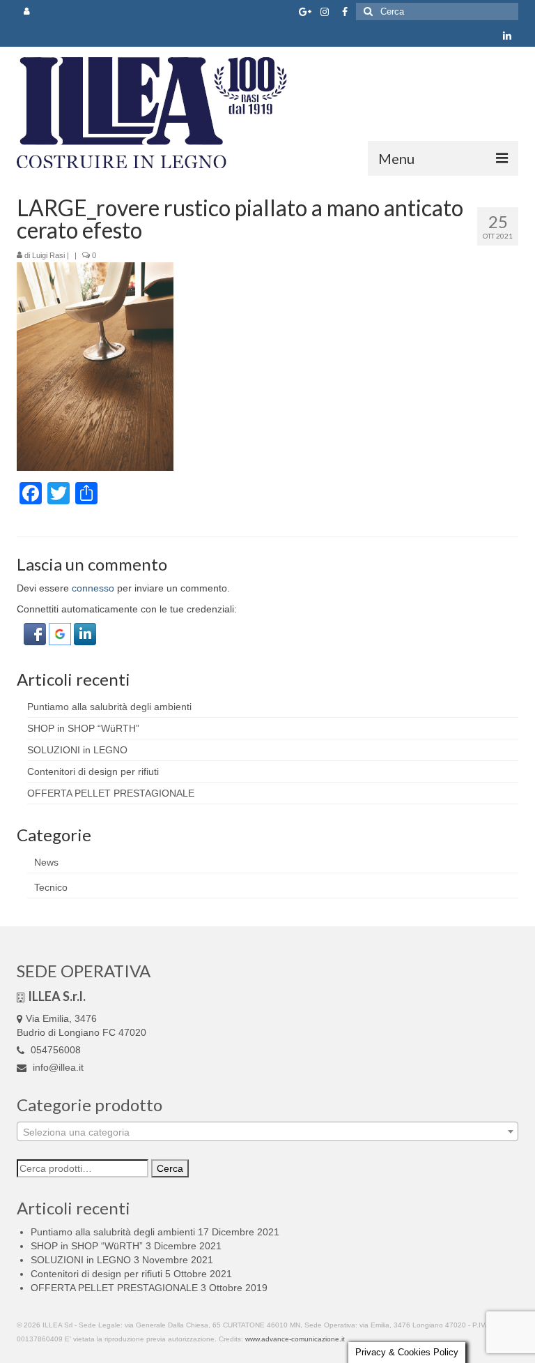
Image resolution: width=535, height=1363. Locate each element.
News (46, 862)
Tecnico (51, 887)
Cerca (170, 1168)
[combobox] (267, 1131)
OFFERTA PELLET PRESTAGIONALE (110, 793)
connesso (93, 588)
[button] (36, 633)
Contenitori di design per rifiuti (93, 771)
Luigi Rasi (48, 255)
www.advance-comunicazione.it (295, 1339)
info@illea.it (57, 1067)
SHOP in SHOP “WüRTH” (83, 728)
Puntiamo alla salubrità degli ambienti (109, 706)
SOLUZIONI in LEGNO (77, 749)
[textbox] (267, 1132)
